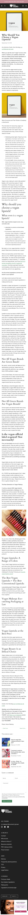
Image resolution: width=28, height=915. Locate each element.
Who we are (4, 838)
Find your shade (5, 879)
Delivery (3, 859)
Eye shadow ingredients (8, 882)
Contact (3, 836)
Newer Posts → (23, 728)
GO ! (20, 911)
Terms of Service (13, 795)
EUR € (14, 896)
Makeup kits (4, 885)
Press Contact (5, 850)
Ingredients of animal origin (8, 887)
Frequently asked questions (9, 861)
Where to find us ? (6, 841)
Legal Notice (4, 870)
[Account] (23, 5)
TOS (2, 864)
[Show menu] (2, 6)
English (5, 896)
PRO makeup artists (6, 847)
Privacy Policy (5, 795)
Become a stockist (6, 844)
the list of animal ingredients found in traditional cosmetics (13, 263)
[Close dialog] (26, 900)
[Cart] (26, 5)
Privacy (3, 867)
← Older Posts (5, 728)
